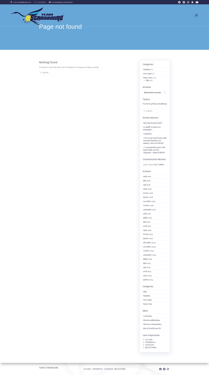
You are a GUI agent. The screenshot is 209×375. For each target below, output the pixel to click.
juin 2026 (146, 180)
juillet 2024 (147, 259)
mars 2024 (147, 275)
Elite (147, 80)
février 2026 (148, 193)
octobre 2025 (148, 205)
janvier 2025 (148, 238)
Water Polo (147, 78)
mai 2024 (146, 267)
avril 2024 (147, 271)
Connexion (147, 316)
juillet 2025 (147, 218)
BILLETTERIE (150, 347)
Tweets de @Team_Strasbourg (155, 104)
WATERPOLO (150, 342)
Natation (146, 69)
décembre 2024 (149, 242)
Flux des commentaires (152, 324)
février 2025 (148, 234)
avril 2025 (147, 226)
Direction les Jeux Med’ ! (152, 123)
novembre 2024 (149, 246)
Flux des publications (151, 320)
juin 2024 (146, 263)
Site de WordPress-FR (152, 328)
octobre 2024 (148, 251)
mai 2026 (146, 185)
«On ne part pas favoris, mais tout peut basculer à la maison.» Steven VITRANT (154, 140)
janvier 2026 (148, 197)
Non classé (147, 73)
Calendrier (147, 134)
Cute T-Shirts (158, 164)
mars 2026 (147, 189)
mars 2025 (147, 230)
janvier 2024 (148, 279)
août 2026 (147, 176)
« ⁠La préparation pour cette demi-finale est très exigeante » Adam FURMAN (154, 150)
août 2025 (147, 213)
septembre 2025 (149, 209)
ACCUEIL (149, 339)
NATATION (149, 345)
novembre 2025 (149, 201)
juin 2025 (146, 222)
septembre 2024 (149, 255)
